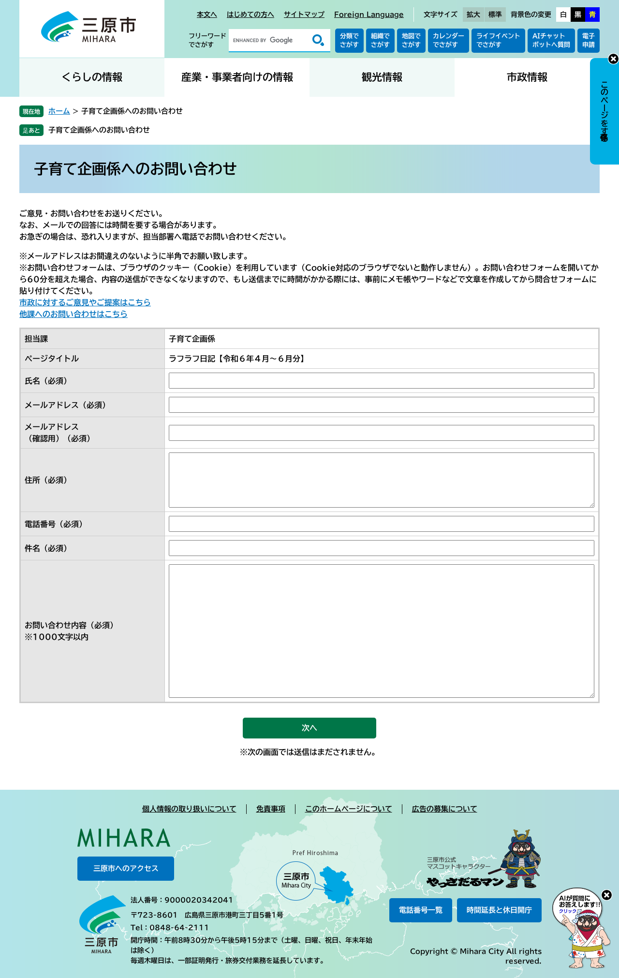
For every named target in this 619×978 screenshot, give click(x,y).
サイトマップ (304, 14)
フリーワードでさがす (207, 40)
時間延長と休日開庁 (499, 910)
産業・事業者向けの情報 (237, 77)
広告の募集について (444, 808)
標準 (495, 14)
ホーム (59, 111)
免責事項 (270, 808)
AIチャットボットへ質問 (551, 40)
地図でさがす (411, 40)
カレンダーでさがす (448, 40)
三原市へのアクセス (126, 868)
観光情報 (382, 77)
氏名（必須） (48, 381)
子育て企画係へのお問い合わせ (99, 130)
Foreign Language (369, 14)
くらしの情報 (91, 77)
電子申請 (588, 40)
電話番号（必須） (56, 524)
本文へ (207, 14)
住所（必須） (48, 480)
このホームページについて (348, 808)
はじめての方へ (250, 14)
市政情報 (527, 77)
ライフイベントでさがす (498, 40)
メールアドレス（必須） (67, 405)
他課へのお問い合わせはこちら (73, 314)
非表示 (613, 58)
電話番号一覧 (420, 910)
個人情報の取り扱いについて (189, 808)
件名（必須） (48, 548)
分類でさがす (349, 40)
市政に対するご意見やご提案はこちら (85, 302)
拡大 (473, 14)
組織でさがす (380, 40)
